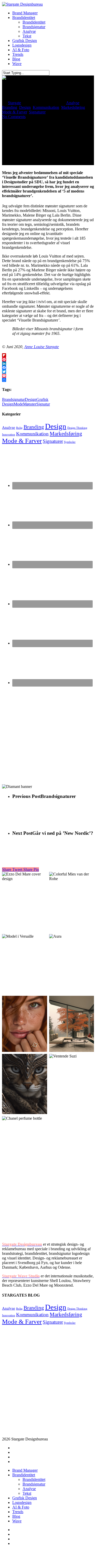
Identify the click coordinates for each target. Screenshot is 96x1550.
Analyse (72, 103)
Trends (17, 1512)
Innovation (8, 434)
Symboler (70, 442)
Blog (16, 1516)
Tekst (27, 1493)
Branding (9, 107)
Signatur (43, 404)
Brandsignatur (13, 399)
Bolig (19, 427)
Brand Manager (25, 1470)
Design (25, 107)
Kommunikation (46, 107)
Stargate (14, 103)
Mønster (29, 404)
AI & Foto (20, 1507)
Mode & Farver (14, 112)
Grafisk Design (24, 1498)
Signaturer (37, 112)
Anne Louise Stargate (41, 347)
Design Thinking (77, 427)
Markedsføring (73, 107)
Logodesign (21, 1502)
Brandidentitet (23, 1475)
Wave (17, 1521)
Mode (18, 404)
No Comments (14, 116)
